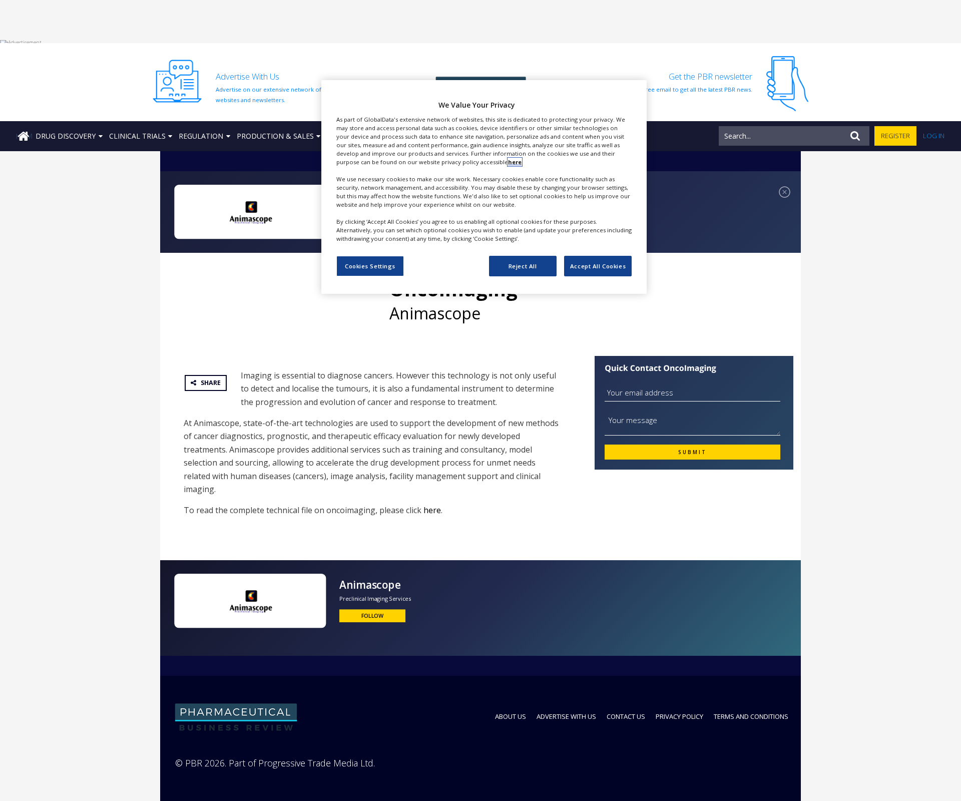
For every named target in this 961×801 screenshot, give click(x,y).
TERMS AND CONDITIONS (751, 716)
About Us (510, 716)
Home (24, 136)
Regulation (201, 136)
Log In (933, 135)
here (432, 510)
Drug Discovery (66, 136)
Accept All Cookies (598, 266)
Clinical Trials (137, 136)
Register (895, 135)
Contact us (626, 716)
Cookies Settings (370, 266)
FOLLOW (372, 615)
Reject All (523, 266)
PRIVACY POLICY (679, 716)
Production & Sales (275, 136)
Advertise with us (566, 716)
